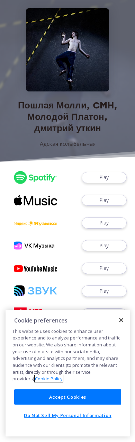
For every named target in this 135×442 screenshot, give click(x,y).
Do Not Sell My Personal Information (67, 415)
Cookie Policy (49, 378)
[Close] (121, 320)
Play (104, 177)
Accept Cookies (67, 397)
